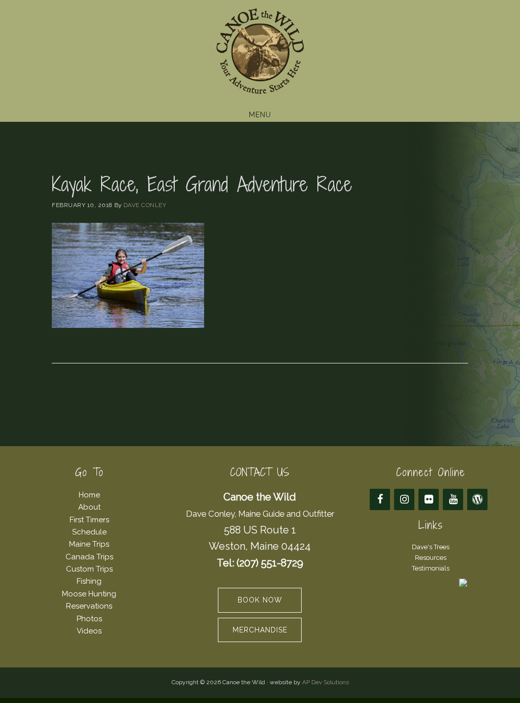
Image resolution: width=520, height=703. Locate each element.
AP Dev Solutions (325, 682)
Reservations (89, 606)
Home (89, 494)
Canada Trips (89, 556)
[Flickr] (428, 499)
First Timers (89, 519)
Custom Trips (89, 569)
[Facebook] (380, 499)
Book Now (260, 600)
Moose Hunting (89, 593)
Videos (89, 630)
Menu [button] (260, 115)
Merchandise (260, 630)
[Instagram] (404, 499)
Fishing (89, 581)
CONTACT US (259, 472)
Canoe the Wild (260, 52)
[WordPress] (477, 499)
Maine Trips (89, 544)
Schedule (89, 532)
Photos (89, 618)
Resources (430, 557)
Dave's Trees (430, 547)
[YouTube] (453, 499)
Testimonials (430, 568)
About (89, 507)
